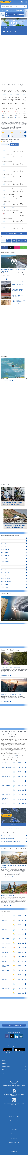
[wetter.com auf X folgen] (12, 1036)
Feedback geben (13, 33)
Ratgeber (4, 1073)
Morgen (8, 14)
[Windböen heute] (14, 368)
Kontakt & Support (14, 1125)
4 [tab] (14, 828)
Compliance (14, 1133)
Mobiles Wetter (6, 1066)
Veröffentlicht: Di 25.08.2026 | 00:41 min (10, 277)
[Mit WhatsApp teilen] (23, 247)
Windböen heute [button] (4, 378)
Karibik (15, 755)
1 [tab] (7, 828)
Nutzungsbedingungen (14, 1142)
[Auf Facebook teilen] (4, 247)
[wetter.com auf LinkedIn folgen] (16, 1036)
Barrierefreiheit (14, 1138)
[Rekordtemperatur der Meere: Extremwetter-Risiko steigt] (14, 261)
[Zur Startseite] (6, 1)
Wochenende (20, 14)
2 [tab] (9, 828)
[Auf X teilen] (11, 247)
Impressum (14, 1129)
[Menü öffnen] (25, 2)
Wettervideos (5, 1069)
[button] (14, 232)
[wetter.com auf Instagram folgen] (21, 1036)
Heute (2, 14)
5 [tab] (16, 828)
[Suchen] (25, 6)
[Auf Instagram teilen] (17, 247)
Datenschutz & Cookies (14, 1116)
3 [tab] (11, 828)
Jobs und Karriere (14, 1112)
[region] (14, 208)
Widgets (4, 1063)
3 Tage (13, 14)
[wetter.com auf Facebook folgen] (7, 1036)
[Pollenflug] (22, 2)
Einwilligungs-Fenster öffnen (14, 1120)
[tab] (5, 144)
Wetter (3, 1060)
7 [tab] (21, 828)
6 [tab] (18, 828)
